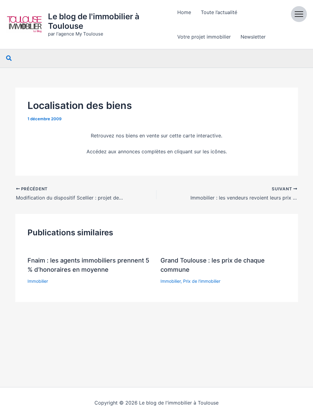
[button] (9, 58)
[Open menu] (299, 14)
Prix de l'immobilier (201, 281)
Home (184, 12)
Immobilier (38, 281)
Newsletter (253, 37)
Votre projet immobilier (204, 37)
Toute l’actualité (219, 12)
